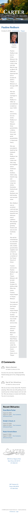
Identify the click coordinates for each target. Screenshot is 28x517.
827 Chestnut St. (14, 484)
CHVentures (12, 511)
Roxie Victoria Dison (10, 431)
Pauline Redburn (10, 27)
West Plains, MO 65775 (14, 461)
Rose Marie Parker (9, 410)
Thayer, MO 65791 (14, 486)
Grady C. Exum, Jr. (9, 421)
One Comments (17, 414)
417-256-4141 (14, 463)
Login (17, 511)
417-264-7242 (14, 488)
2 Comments (16, 31)
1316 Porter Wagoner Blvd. (14, 459)
